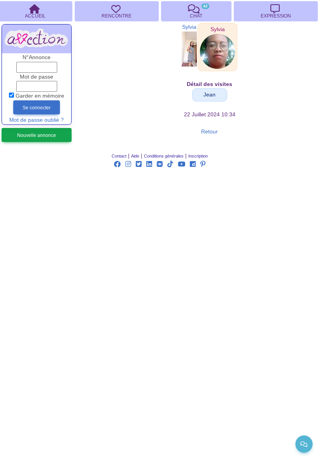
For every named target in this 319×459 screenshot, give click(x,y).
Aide (135, 156)
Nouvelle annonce (36, 135)
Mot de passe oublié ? (36, 120)
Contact (119, 156)
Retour (209, 132)
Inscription (198, 156)
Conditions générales (164, 156)
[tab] (116, 11)
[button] (217, 29)
